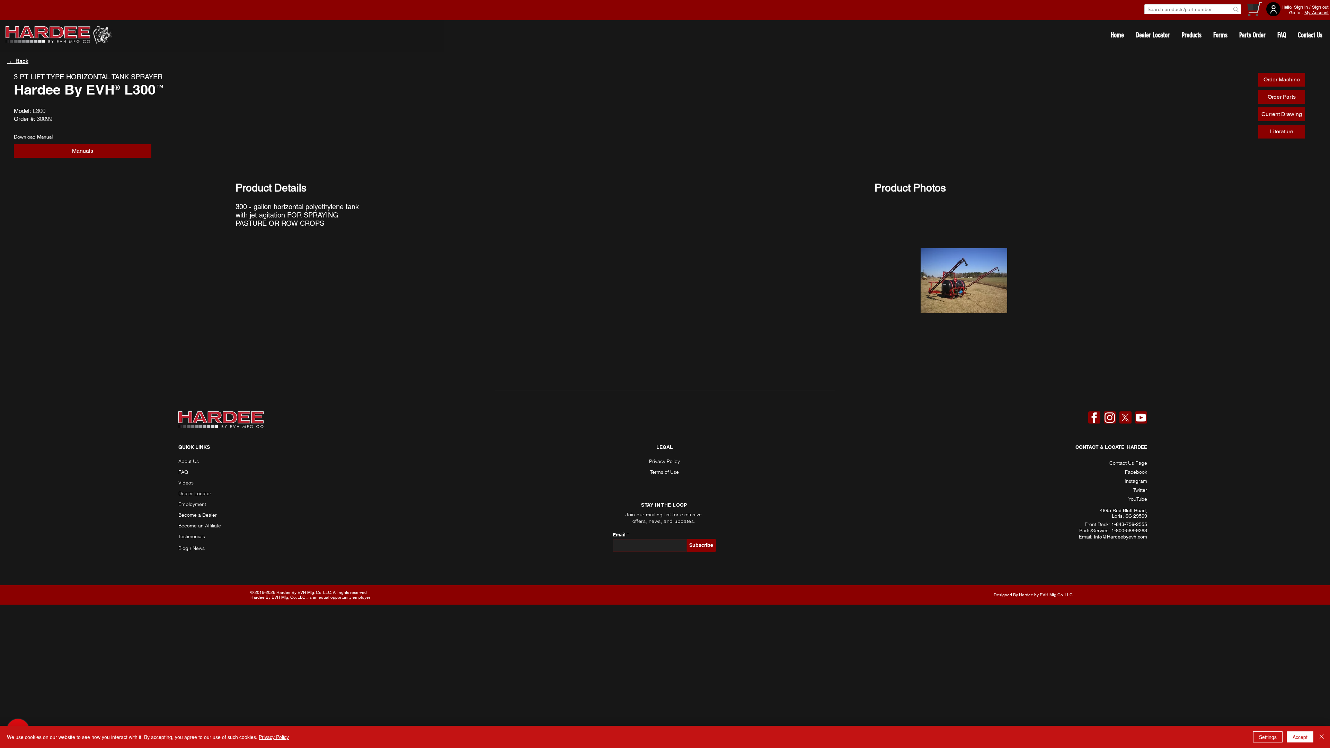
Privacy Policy (274, 736)
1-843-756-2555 (1129, 524)
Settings (1268, 736)
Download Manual (33, 136)
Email (619, 534)
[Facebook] (1094, 417)
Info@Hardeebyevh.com (1120, 537)
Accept (1300, 736)
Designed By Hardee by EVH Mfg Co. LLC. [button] (1034, 595)
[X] (1125, 417)
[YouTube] (1141, 417)
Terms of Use (664, 472)
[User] (1273, 9)
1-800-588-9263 (1129, 530)
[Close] (1322, 736)
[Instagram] (1110, 417)
